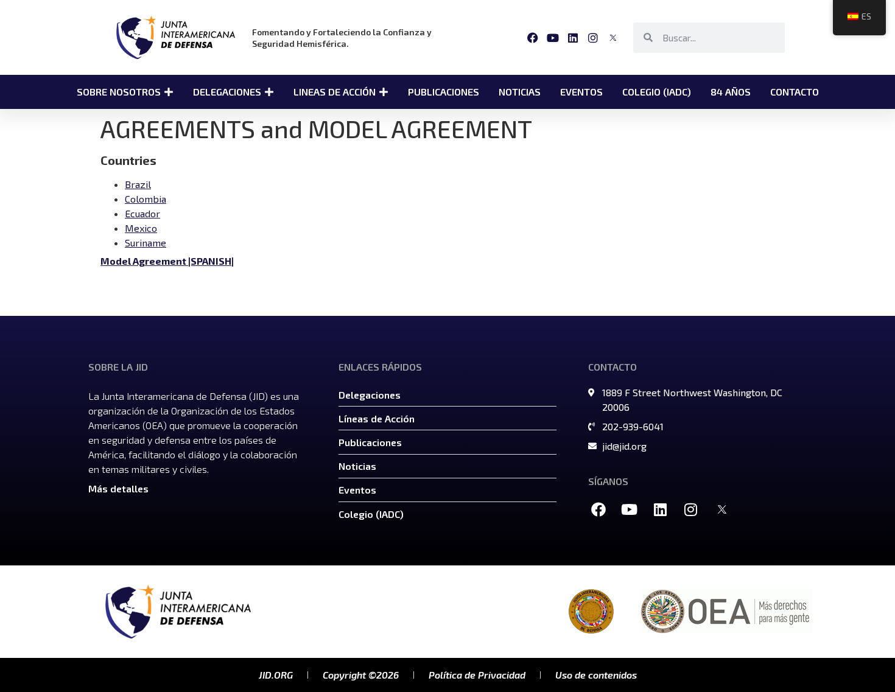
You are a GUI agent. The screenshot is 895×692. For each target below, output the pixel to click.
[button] (169, 92)
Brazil (138, 184)
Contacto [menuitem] (794, 91)
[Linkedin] (572, 37)
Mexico (141, 228)
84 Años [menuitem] (731, 91)
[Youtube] (552, 37)
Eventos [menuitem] (581, 91)
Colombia (145, 198)
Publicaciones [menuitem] (443, 91)
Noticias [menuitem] (520, 91)
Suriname (145, 242)
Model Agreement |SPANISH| (167, 261)
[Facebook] (532, 37)
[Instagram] (593, 37)
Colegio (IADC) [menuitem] (656, 91)
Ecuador (142, 213)
